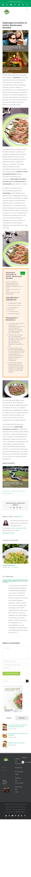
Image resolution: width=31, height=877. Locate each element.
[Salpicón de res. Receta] (5, 742)
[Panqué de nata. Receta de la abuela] (5, 734)
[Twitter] (6, 770)
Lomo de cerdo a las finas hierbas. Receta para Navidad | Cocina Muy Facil (15, 580)
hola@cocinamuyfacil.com (26, 762)
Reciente (22, 718)
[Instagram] (3, 770)
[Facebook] (3, 773)
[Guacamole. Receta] (15, 545)
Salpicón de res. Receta (16, 743)
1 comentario (15, 567)
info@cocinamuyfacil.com (16, 1)
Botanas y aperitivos (17, 491)
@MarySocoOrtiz (8, 533)
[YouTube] (3, 767)
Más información (20, 812)
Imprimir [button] (23, 274)
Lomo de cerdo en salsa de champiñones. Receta (17, 725)
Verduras (10, 493)
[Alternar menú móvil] (27, 9)
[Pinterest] (6, 767)
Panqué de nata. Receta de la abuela (17, 734)
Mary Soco (7, 491)
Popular (9, 718)
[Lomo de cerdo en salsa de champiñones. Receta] (5, 725)
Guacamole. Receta (9, 565)
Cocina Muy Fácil (20, 528)
